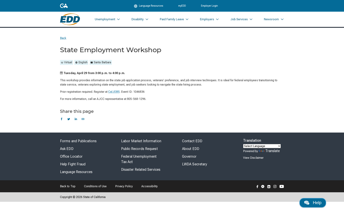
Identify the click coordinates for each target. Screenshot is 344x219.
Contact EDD (192, 141)
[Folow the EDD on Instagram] (275, 186)
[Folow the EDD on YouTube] (282, 186)
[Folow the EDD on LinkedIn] (269, 186)
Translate (272, 151)
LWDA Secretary (194, 164)
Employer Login (209, 5)
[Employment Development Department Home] (70, 19)
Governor (189, 156)
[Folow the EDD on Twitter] (262, 186)
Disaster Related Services (141, 169)
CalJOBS (114, 91)
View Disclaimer (253, 157)
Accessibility (149, 186)
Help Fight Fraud (73, 164)
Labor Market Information (141, 141)
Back (63, 38)
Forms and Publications (78, 141)
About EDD (190, 149)
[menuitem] (107, 19)
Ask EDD (66, 149)
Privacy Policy (124, 186)
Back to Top (67, 186)
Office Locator (71, 156)
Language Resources (76, 172)
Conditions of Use (95, 186)
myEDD (182, 5)
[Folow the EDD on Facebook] (257, 186)
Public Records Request (139, 149)
